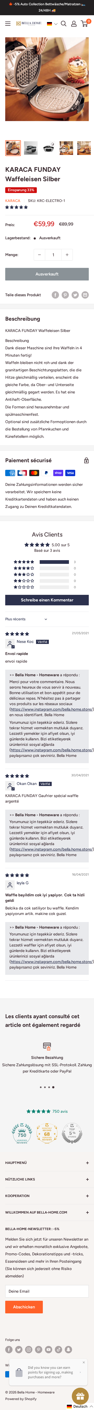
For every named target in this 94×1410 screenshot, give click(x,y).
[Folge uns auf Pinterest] (38, 1349)
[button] (52, 23)
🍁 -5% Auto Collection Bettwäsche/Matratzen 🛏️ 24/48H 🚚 (47, 7)
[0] (84, 23)
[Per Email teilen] (85, 295)
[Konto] (74, 24)
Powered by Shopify (21, 1399)
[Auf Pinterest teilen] (65, 295)
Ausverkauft (47, 274)
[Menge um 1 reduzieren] (39, 254)
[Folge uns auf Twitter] (18, 1349)
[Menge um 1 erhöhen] (67, 254)
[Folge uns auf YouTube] (48, 1349)
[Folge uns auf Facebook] (9, 1349)
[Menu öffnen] (7, 24)
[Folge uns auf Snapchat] (68, 1349)
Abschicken (24, 1306)
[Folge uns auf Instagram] (28, 1349)
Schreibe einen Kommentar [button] (47, 599)
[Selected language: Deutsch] (52, 23)
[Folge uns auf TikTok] (58, 1349)
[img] (17, 634)
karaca (12, 201)
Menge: (11, 254)
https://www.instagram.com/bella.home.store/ (52, 709)
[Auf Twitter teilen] (75, 295)
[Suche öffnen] (64, 24)
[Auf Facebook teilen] (55, 295)
